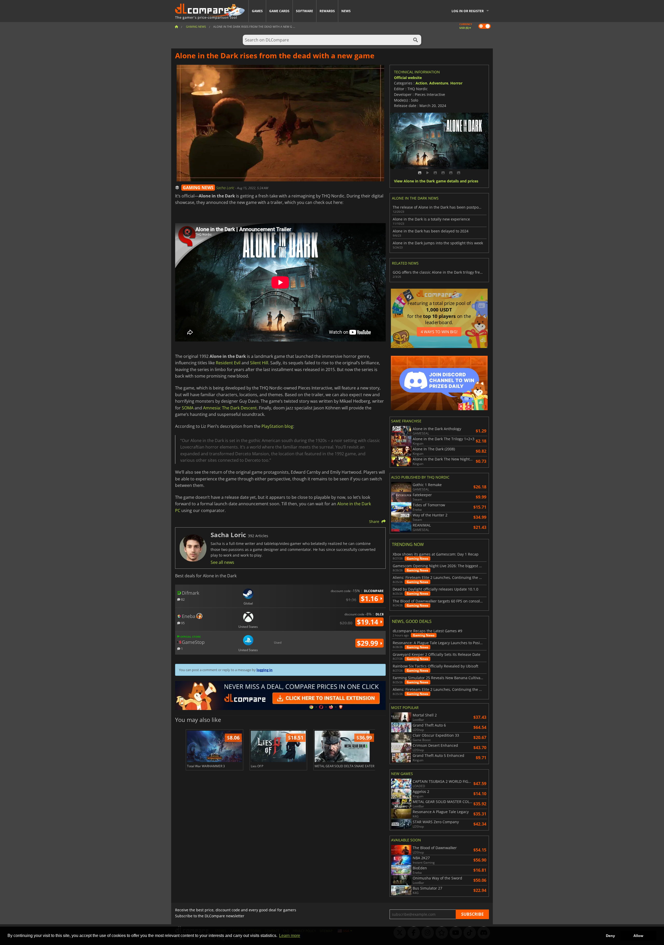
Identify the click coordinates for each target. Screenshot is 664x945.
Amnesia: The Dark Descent (230, 408)
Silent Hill (259, 363)
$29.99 (368, 643)
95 (182, 623)
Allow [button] (638, 936)
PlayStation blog (277, 426)
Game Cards (279, 11)
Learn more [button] (289, 935)
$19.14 (368, 621)
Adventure (438, 83)
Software (304, 11)
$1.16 (370, 598)
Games (257, 11)
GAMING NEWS (198, 187)
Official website (408, 77)
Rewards (327, 11)
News (346, 11)
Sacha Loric (225, 187)
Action (421, 83)
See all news (222, 562)
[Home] (176, 27)
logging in (265, 669)
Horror (456, 83)
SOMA (187, 408)
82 (182, 599)
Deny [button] (610, 936)
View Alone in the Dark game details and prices (436, 181)
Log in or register (468, 11)
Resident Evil (228, 363)
